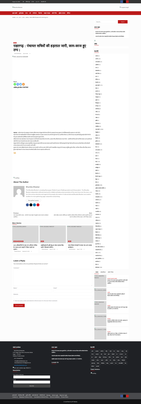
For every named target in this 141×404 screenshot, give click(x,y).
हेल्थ (96, 264)
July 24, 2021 (25, 53)
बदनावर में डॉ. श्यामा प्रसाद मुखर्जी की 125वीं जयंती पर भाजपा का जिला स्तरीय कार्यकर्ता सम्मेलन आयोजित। (110, 32)
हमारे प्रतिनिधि (98, 258)
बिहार (96, 179)
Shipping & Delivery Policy (25, 397)
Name (15, 288)
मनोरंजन (35, 13)
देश (96, 147)
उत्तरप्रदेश (97, 61)
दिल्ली (96, 138)
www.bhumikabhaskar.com (20, 365)
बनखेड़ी (96, 164)
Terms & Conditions (55, 397)
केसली (96, 82)
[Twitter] (20, 84)
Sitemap (48, 395)
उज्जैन (96, 58)
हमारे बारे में (14, 395)
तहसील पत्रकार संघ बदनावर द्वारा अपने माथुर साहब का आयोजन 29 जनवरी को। (67, 359)
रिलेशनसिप (97, 226)
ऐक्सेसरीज (97, 70)
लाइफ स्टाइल (47, 13)
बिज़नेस (40, 13)
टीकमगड (97, 123)
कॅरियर (68, 13)
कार (96, 76)
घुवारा (96, 100)
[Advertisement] (52, 30)
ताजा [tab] (96, 272)
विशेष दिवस (97, 235)
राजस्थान (97, 214)
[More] (23, 84)
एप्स (96, 67)
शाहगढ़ (96, 241)
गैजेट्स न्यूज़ (97, 94)
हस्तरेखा (97, 261)
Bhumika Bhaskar (17, 53)
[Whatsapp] (15, 84)
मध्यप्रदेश (97, 196)
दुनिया (96, 141)
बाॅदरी (96, 170)
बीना (96, 182)
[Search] (128, 13)
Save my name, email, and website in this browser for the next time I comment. (36, 300)
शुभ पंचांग (97, 243)
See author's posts (33, 200)
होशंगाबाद (97, 267)
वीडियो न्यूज (28, 1)
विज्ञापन (96, 232)
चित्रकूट (97, 102)
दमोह (96, 135)
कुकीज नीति (28, 395)
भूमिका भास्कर (62, 13)
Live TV (37, 1)
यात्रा (96, 205)
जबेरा (96, 111)
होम (23, 1)
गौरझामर (97, 97)
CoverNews (67, 401)
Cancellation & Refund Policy (41, 397)
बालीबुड (96, 167)
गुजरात (96, 91)
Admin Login (55, 395)
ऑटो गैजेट (54, 13)
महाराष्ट (96, 202)
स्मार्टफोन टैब (98, 255)
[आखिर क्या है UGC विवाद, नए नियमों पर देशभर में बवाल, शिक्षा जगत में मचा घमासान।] (100, 328)
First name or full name (18, 374)
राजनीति (97, 211)
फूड (96, 155)
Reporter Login (63, 395)
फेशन (96, 158)
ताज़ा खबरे (97, 129)
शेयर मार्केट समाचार (99, 246)
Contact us (15, 397)
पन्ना (96, 152)
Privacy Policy (64, 397)
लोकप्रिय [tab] (103, 272)
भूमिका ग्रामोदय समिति (99, 188)
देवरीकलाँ (97, 144)
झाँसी (96, 120)
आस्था (96, 55)
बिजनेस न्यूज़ (97, 176)
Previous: (30, 215)
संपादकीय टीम (43, 1)
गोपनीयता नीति (21, 395)
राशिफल (97, 220)
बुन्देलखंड (21, 13)
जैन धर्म (96, 114)
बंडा (96, 161)
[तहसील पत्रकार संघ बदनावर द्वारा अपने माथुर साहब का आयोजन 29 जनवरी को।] (100, 303)
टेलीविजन (97, 126)
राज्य (26, 13)
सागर (22, 241)
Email (55, 288)
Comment (16, 268)
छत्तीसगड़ (97, 108)
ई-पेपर (33, 1)
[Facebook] (17, 84)
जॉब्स (96, 117)
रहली (96, 208)
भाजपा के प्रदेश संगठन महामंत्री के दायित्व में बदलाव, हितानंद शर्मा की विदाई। (109, 36)
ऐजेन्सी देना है (42, 395)
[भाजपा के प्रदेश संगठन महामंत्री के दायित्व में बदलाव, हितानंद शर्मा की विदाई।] (100, 289)
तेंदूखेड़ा (96, 132)
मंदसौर (96, 194)
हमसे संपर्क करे (35, 395)
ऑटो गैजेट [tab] (110, 272)
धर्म (30, 13)
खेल (96, 88)
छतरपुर (96, 105)
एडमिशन (97, 64)
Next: (73, 215)
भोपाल (96, 191)
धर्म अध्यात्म (97, 149)
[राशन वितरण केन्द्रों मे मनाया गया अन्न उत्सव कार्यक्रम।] (80, 234)
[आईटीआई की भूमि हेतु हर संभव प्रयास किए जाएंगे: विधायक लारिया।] (53, 234)
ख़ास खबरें (14, 13)
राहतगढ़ (15, 42)
